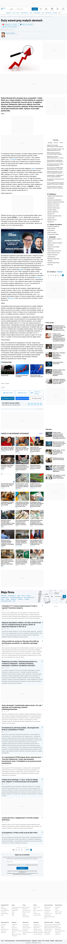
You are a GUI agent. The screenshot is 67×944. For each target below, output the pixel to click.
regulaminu (22, 864)
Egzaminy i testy (15, 929)
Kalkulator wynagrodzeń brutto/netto (55, 202)
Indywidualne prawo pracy (17, 907)
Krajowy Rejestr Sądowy (53, 234)
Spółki (18, 595)
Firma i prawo (50, 322)
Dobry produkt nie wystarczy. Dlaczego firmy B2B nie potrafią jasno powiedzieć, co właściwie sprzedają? (54, 153)
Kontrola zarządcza (51, 232)
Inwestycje (24, 16)
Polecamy (49, 429)
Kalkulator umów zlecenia (53, 204)
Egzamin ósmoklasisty (16, 934)
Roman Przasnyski (10, 33)
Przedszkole (14, 924)
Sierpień (59, 272)
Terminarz (52, 272)
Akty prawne (25, 922)
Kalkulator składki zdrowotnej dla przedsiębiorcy (55, 197)
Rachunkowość (4, 908)
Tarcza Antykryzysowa (6, 601)
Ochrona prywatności (10, 940)
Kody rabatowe (58, 927)
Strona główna (4, 16)
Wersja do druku (9, 392)
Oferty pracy (57, 934)
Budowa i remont (58, 911)
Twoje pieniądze (37, 12)
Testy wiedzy (14, 935)
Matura (13, 932)
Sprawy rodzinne (26, 907)
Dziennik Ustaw (26, 924)
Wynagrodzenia (15, 908)
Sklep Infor (25, 915)
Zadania (2, 927)
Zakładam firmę (11, 595)
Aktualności (3, 595)
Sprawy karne (25, 908)
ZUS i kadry (3, 911)
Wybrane (61, 142)
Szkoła (13, 926)
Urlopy (13, 911)
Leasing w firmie (5, 597)
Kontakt (47, 940)
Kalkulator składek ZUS (52, 211)
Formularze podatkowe (60, 930)
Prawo (30, 12)
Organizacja (3, 924)
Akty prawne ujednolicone (28, 932)
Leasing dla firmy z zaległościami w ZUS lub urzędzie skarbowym (55, 176)
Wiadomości (57, 907)
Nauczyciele (14, 927)
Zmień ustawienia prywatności (23, 940)
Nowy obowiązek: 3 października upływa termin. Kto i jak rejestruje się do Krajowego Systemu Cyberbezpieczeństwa (55, 161)
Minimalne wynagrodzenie (49, 926)
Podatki (7, 599)
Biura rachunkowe (48, 905)
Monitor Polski (25, 926)
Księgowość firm (5, 905)
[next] (31, 850)
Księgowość (8, 12)
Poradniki (27, 599)
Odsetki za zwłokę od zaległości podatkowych (54, 243)
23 (62, 275)
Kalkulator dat (50, 221)
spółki (33, 168)
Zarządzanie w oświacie (17, 930)
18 (50, 275)
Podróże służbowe (48, 929)
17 (48, 275)
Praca (24, 913)
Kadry (14, 12)
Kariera (39, 940)
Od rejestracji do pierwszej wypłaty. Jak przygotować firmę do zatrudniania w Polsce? (55, 164)
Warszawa (11, 298)
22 (60, 275)
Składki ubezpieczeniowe (49, 927)
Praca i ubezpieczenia (29, 597)
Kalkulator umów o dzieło (53, 205)
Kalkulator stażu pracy (38, 930)
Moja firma (10, 16)
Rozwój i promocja (5, 929)
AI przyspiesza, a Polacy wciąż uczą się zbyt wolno (55, 180)
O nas (2, 940)
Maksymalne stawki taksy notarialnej (53, 259)
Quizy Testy (50, 264)
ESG (14, 601)
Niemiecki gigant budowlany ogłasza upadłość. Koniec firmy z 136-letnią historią (55, 183)
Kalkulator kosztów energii (53, 207)
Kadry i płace (3, 930)
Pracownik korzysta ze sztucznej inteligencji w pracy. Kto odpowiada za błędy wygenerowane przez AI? (55, 187)
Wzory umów (58, 929)
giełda (21, 269)
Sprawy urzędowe (26, 911)
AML (45, 918)
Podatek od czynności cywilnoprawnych (52, 255)
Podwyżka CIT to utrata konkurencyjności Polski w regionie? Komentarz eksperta (55, 146)
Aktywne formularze (56, 224)
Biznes (18, 12)
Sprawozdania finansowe (49, 916)
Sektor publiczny (24, 12)
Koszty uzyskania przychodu (54, 250)
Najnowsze (56, 142)
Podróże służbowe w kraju (53, 252)
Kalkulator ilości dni (51, 219)
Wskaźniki (52, 237)
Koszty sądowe (50, 230)
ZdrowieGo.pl (58, 924)
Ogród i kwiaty (58, 913)
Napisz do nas (23, 392)
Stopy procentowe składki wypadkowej (53, 247)
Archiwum (57, 926)
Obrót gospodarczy (5, 910)
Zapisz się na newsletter (37, 392)
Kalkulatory (52, 194)
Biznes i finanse (37, 907)
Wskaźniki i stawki (48, 922)
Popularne (50, 142)
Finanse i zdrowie (37, 915)
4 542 (27, 849)
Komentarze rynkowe (32, 16)
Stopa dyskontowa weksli (53, 262)
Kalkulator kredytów (52, 209)
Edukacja (55, 12)
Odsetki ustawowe (48, 930)
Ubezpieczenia (15, 910)
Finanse (19, 16)
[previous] (13, 850)
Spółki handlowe (51, 228)
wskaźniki (14, 159)
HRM (13, 915)
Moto (43, 12)
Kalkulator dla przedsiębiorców (54, 200)
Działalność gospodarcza (53, 226)
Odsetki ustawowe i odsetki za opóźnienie (54, 239)
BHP (13, 913)
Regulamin (34, 940)
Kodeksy (24, 934)
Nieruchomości (48, 12)
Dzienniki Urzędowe (27, 927)
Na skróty (57, 922)
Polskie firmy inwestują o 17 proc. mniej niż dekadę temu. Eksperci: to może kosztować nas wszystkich (55, 172)
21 (58, 275)
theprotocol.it (58, 932)
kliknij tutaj (29, 874)
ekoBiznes (20, 599)
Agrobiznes (13, 599)
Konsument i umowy (27, 910)
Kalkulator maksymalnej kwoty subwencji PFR (54, 216)
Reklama (52, 940)
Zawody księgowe (4, 913)
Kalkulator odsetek (37, 929)
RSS (43, 940)
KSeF (59, 12)
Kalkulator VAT (50, 213)
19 (53, 275)
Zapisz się (22, 868)
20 (55, 275)
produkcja (38, 277)
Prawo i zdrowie (26, 916)
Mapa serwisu (58, 940)
